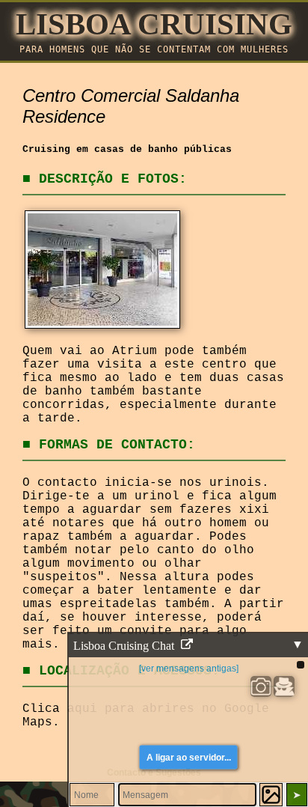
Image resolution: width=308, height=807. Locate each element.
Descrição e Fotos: (113, 178)
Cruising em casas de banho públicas (127, 149)
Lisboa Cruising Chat (125, 645)
